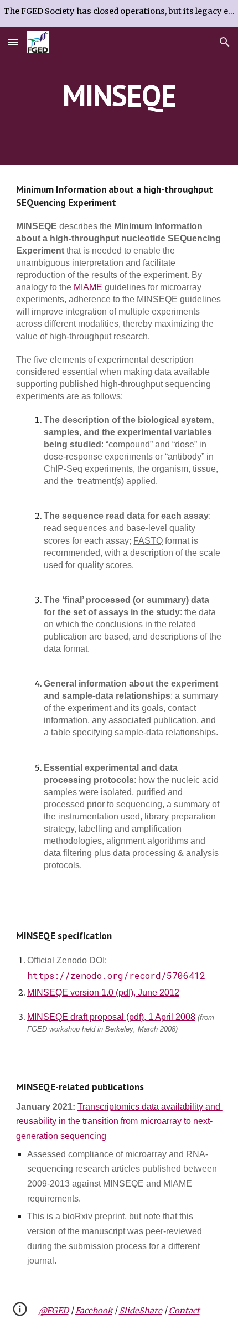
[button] (13, 42)
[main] (119, 95)
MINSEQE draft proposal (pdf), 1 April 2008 (111, 1017)
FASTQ (148, 540)
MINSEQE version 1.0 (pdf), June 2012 (103, 992)
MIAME (88, 287)
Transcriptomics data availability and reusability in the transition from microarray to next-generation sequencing (119, 1121)
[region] (119, 13)
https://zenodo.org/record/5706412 (116, 975)
